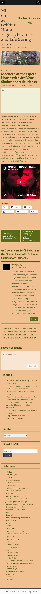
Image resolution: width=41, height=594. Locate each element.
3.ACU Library (11, 392)
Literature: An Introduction (15, 507)
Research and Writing (13, 547)
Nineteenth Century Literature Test (18, 518)
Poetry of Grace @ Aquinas (15, 531)
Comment (32, 366)
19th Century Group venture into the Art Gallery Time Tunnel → (29, 235)
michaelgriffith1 (8, 85)
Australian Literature (13, 483)
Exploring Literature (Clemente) (17, 488)
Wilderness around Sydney (15, 571)
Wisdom (8, 577)
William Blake (10, 574)
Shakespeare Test (12, 555)
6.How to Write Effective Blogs (16, 410)
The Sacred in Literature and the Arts (19, 561)
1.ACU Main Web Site (13, 381)
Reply (33, 319)
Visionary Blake (11, 566)
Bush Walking (11, 485)
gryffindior (17, 264)
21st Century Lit (11, 475)
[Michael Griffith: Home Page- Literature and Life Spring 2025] (20, 58)
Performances (11, 528)
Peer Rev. (9, 526)
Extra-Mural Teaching (13, 491)
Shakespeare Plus (12, 553)
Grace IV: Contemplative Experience (19, 496)
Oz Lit (8, 523)
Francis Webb (11, 493)
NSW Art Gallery (11, 520)
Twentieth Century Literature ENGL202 (20, 563)
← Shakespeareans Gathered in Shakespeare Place (10, 235)
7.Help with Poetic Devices (15, 416)
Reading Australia (12, 544)
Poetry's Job (10, 542)
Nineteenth (10, 515)
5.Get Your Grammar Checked (16, 402)
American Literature (13, 480)
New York (9, 512)
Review (23, 161)
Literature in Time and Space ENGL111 (20, 504)
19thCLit (9, 472)
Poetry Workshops (12, 539)
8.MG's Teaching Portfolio (15, 418)
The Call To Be (11, 558)
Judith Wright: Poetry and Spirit (17, 502)
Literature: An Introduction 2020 (17, 510)
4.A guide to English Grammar (17, 397)
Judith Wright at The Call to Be (17, 499)
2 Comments (29, 85)
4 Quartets (9, 477)
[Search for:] (20, 451)
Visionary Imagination (13, 569)
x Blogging (7, 70)
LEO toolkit (19, 155)
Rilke (7, 550)
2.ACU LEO (9, 386)
